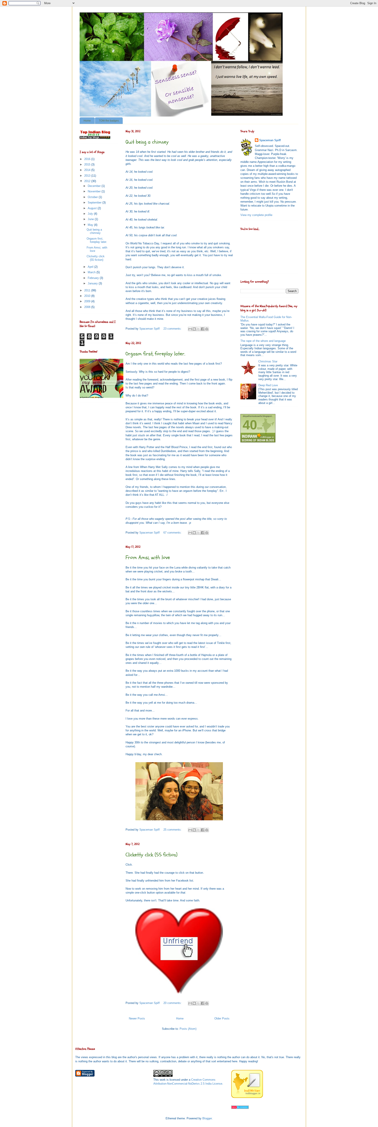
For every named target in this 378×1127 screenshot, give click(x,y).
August (93, 208)
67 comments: (172, 532)
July (91, 213)
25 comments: (172, 829)
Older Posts (221, 1018)
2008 (87, 307)
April (91, 266)
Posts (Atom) (188, 1028)
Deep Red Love (268, 385)
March (92, 272)
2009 (87, 301)
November (95, 191)
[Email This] (190, 329)
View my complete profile (256, 215)
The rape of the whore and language (263, 341)
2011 (87, 290)
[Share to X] (198, 329)
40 (250, 424)
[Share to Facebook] (202, 329)
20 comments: (172, 1003)
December (95, 186)
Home (87, 120)
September (95, 202)
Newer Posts (137, 1018)
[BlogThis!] (194, 329)
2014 (87, 170)
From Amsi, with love (148, 557)
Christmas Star (267, 361)
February (94, 278)
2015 (87, 164)
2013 (87, 175)
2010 (87, 295)
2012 (87, 181)
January (93, 283)
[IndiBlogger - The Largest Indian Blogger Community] (247, 1097)
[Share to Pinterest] (207, 329)
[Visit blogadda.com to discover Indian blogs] (240, 1108)
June (91, 219)
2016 (87, 159)
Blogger (207, 1118)
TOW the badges (109, 120)
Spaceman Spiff (270, 140)
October (93, 197)
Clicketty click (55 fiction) (151, 854)
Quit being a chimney (147, 142)
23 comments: (172, 328)
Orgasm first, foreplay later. (155, 353)
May (91, 224)
